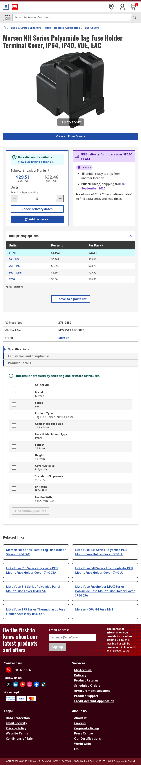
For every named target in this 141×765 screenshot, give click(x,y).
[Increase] (59, 198)
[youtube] (22, 684)
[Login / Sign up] (122, 6)
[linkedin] (15, 684)
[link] (36, 162)
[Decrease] (14, 198)
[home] (4, 27)
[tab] (70, 349)
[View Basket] (133, 6)
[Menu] (6, 7)
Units (15, 187)
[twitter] (8, 684)
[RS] (15, 7)
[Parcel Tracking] (111, 6)
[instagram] (29, 684)
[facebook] (36, 684)
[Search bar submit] (134, 17)
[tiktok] (43, 684)
